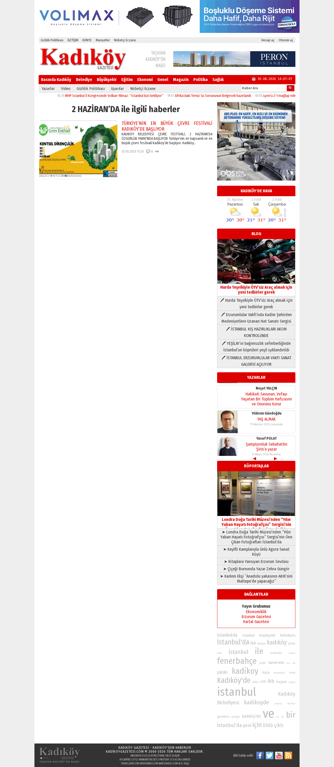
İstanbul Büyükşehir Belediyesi (268, 635)
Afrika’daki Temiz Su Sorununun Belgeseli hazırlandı (200, 96)
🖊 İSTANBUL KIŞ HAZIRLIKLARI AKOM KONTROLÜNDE (256, 332)
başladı (281, 682)
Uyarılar (117, 88)
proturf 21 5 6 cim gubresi (174, 759)
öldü (268, 725)
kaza (266, 672)
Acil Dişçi (183, 763)
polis (255, 682)
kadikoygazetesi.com (125, 751)
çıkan (291, 643)
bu (294, 662)
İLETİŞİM (73, 40)
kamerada (276, 662)
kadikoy (245, 671)
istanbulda (227, 635)
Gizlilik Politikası (52, 40)
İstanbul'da (233, 642)
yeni (247, 725)
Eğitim (127, 79)
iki (282, 716)
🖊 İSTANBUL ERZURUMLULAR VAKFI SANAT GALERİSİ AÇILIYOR (256, 361)
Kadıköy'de (233, 680)
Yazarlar (48, 88)
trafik (292, 673)
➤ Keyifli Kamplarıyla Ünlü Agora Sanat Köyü (256, 552)
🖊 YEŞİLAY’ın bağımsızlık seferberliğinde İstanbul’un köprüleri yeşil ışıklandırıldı (256, 346)
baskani (291, 703)
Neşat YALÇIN (266, 386)
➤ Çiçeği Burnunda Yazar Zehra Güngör (256, 568)
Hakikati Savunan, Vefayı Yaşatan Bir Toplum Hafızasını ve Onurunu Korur (266, 396)
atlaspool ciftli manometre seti (139, 759)
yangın (292, 682)
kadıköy (277, 642)
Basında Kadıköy (56, 79)
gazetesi (223, 716)
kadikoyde (256, 702)
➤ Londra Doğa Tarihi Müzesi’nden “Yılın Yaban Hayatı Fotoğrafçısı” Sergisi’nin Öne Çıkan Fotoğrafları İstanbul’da (256, 537)
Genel (162, 79)
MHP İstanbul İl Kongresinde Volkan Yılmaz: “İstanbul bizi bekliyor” (101, 96)
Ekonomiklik (256, 611)
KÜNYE (87, 40)
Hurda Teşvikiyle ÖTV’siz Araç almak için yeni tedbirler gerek (256, 290)
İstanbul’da (229, 725)
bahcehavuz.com (168, 763)
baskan (261, 643)
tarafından (276, 653)
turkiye (292, 653)
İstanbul (238, 651)
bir (290, 715)
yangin (235, 716)
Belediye (84, 79)
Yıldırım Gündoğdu (267, 411)
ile (259, 651)
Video (65, 88)
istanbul (236, 692)
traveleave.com (130, 763)
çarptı (262, 663)
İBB (253, 643)
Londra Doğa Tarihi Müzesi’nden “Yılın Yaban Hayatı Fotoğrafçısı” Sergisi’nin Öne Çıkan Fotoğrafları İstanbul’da (256, 524)
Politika (200, 79)
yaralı (222, 672)
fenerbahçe (237, 661)
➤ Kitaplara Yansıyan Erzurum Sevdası (256, 561)
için (257, 725)
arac (219, 653)
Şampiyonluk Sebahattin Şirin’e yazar (266, 444)
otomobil (279, 673)
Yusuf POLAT (266, 436)
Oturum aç (286, 40)
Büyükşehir (107, 79)
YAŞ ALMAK (266, 416)
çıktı (278, 725)
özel (288, 663)
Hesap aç (268, 40)
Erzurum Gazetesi (256, 616)
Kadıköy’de (251, 716)
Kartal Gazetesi (256, 621)
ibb (270, 681)
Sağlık (218, 79)
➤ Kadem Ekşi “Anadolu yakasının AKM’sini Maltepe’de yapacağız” (256, 579)
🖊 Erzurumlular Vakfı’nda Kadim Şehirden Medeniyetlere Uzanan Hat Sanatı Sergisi (256, 318)
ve (269, 713)
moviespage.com (149, 763)
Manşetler (103, 40)
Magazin (181, 79)
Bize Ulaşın (173, 755)
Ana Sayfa (135, 755)
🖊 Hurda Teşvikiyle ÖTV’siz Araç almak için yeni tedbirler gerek (256, 303)
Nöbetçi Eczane (125, 40)
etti (263, 681)
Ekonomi (145, 79)
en (278, 717)
